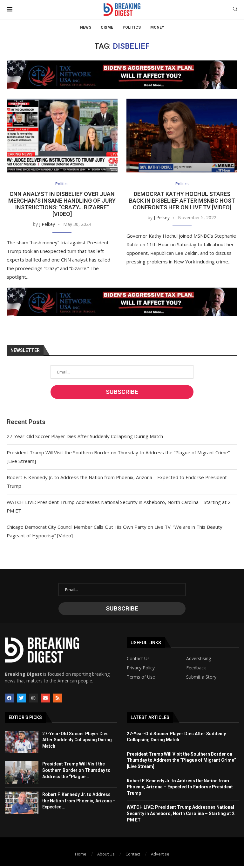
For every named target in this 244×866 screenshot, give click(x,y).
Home (80, 854)
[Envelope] (45, 698)
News (85, 27)
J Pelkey (47, 224)
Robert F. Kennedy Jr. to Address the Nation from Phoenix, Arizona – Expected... (79, 800)
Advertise (160, 854)
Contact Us (138, 658)
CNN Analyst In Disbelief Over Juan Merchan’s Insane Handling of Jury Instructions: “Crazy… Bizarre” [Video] (62, 204)
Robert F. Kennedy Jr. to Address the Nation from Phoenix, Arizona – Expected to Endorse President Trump (180, 787)
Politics (132, 27)
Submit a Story (201, 677)
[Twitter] (21, 698)
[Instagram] (33, 698)
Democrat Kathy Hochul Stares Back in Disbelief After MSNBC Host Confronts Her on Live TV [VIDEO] (182, 201)
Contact (132, 854)
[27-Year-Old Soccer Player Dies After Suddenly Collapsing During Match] (21, 742)
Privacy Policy (141, 668)
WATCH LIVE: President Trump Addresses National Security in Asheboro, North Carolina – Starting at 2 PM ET (180, 813)
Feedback (196, 668)
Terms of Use (141, 677)
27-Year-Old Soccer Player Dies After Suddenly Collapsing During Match (85, 436)
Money (157, 27)
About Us (106, 854)
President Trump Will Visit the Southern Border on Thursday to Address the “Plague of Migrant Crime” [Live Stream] (181, 760)
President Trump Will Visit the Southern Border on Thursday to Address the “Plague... (76, 770)
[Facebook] (9, 698)
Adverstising (198, 658)
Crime (107, 27)
